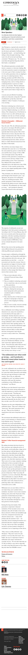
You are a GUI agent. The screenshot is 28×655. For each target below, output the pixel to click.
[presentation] (2, 15)
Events (5, 650)
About (20, 636)
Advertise (21, 641)
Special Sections (7, 651)
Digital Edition (22, 639)
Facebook (19, 15)
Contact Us (21, 642)
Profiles (5, 648)
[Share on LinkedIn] (7, 562)
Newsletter (21, 640)
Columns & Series (7, 647)
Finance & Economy (7, 554)
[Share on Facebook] (2, 562)
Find (26, 15)
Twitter (17, 15)
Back (4, 42)
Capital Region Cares (8, 652)
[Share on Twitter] (5, 562)
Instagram (21, 15)
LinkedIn (24, 15)
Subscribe (21, 637)
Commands (1, 654)
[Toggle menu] (4, 15)
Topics (3, 556)
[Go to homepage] (11, 3)
